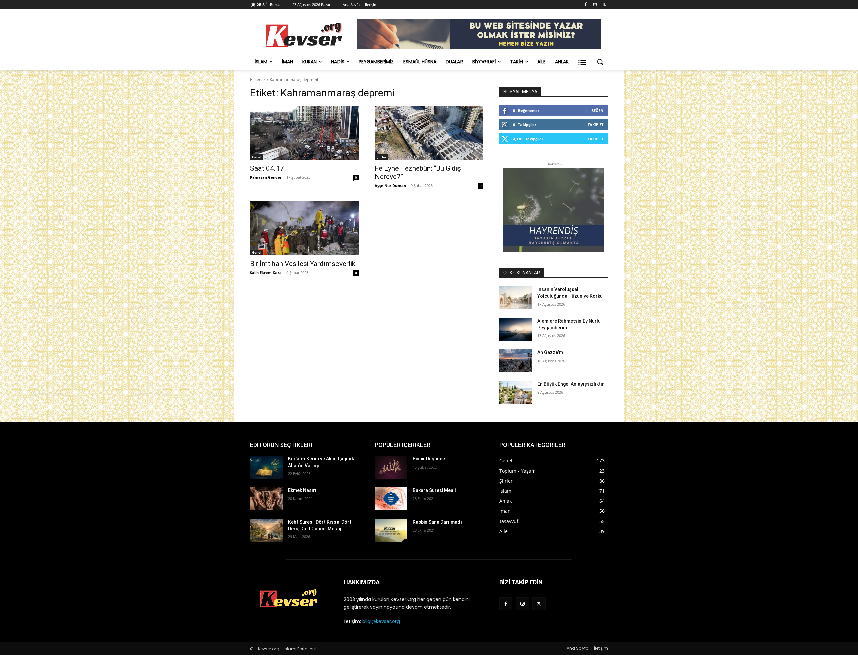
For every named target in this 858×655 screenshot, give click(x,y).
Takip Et (595, 124)
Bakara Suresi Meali (434, 490)
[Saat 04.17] (304, 133)
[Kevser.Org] (303, 35)
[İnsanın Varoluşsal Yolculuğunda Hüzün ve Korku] (515, 297)
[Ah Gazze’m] (515, 360)
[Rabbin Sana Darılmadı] (391, 530)
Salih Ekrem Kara (266, 272)
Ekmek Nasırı (302, 490)
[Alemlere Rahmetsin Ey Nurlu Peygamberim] (515, 329)
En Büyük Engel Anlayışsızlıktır (570, 384)
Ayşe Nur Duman (390, 185)
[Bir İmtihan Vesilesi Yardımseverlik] (304, 228)
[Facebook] (586, 5)
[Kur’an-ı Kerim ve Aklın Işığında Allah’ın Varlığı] (266, 467)
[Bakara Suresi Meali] (391, 498)
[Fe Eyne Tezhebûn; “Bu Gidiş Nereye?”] (429, 133)
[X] (604, 5)
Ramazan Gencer (266, 177)
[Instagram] (595, 5)
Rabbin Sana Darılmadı (437, 522)
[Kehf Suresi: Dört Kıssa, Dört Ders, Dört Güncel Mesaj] (266, 530)
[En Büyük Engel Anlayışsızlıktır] (515, 392)
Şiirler (381, 157)
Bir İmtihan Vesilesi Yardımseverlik (302, 264)
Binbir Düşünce (429, 458)
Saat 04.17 (267, 168)
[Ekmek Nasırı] (266, 498)
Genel (256, 157)
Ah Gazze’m (550, 352)
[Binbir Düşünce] (391, 467)
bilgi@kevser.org (381, 621)
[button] (600, 62)
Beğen (597, 110)
